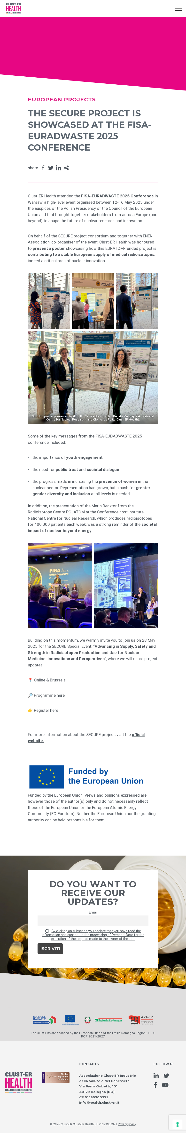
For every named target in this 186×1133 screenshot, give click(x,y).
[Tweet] (51, 167)
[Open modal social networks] (66, 167)
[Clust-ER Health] (18, 1077)
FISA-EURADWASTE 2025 (105, 196)
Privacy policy (127, 1124)
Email (93, 912)
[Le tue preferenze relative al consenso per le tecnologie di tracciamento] (177, 1124)
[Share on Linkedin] (58, 167)
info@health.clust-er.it (99, 1102)
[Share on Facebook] (43, 167)
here (61, 695)
